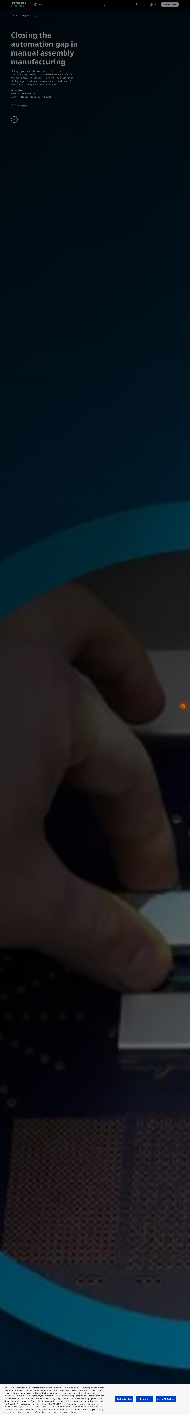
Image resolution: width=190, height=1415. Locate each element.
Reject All (144, 1399)
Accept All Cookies (165, 1399)
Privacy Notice (41, 1409)
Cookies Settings (124, 1399)
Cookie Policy (24, 1409)
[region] (95, 1399)
